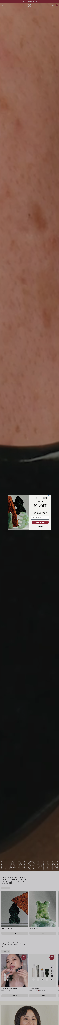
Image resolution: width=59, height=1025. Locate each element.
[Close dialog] (49, 496)
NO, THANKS (40, 526)
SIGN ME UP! (40, 522)
